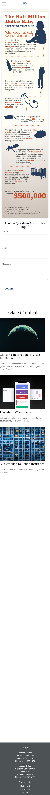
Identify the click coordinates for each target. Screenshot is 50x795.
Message (6, 264)
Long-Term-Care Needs (15, 412)
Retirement (25, 785)
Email (4, 247)
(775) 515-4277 (28, 777)
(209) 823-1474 (28, 761)
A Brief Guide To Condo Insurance (22, 464)
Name (5, 231)
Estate (25, 792)
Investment (25, 789)
